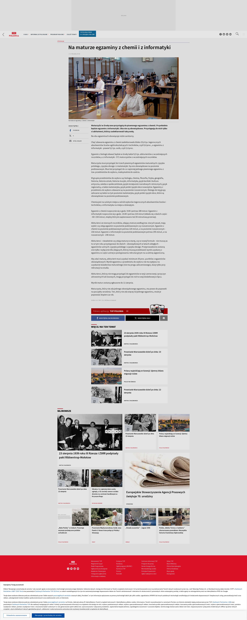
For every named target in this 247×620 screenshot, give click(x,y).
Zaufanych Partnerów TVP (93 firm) (47, 591)
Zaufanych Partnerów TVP (21, 604)
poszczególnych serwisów (62, 595)
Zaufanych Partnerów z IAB (221, 602)
